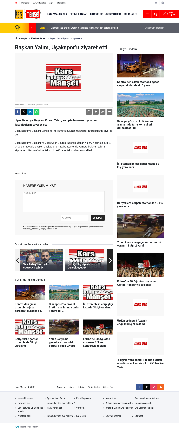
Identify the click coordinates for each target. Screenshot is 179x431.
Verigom (80, 407)
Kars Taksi (81, 416)
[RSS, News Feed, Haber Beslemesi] (160, 387)
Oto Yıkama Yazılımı (144, 407)
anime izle (111, 398)
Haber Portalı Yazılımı (29, 427)
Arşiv (51, 3)
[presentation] (24, 28)
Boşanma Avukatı (143, 403)
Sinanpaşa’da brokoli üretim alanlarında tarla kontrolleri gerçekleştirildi (84, 27)
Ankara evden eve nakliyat (118, 403)
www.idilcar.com (25, 398)
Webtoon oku (24, 416)
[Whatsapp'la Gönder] (36, 112)
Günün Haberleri (39, 3)
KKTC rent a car (54, 407)
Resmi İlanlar (78, 14)
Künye (72, 387)
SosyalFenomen (113, 416)
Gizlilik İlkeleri (94, 387)
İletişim (81, 387)
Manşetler (25, 3)
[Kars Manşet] (28, 14)
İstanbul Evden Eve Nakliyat (119, 407)
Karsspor (96, 14)
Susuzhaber (113, 14)
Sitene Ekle (61, 3)
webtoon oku (24, 403)
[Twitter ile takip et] (146, 387)
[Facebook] (17, 112)
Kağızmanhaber (57, 14)
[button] (96, 112)
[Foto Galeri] (162, 2)
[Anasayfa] (16, 3)
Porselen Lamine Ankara (147, 398)
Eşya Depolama (83, 398)
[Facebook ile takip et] (139, 387)
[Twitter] (24, 112)
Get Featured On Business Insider (30, 409)
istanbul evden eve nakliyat (60, 403)
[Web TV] (155, 2)
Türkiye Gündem (38, 38)
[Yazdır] (89, 112)
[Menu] (147, 14)
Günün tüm (154, 27)
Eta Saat (139, 416)
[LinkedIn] (30, 112)
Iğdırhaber (130, 14)
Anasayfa (22, 38)
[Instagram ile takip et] (153, 387)
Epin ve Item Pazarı (56, 398)
